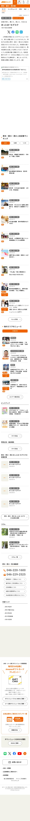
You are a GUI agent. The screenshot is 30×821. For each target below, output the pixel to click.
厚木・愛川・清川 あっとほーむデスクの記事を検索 (14, 517)
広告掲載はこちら (11, 587)
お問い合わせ (16, 762)
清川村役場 (8, 619)
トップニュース (12, 9)
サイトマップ (15, 780)
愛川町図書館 (9, 616)
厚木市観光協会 (9, 610)
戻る (3, 12)
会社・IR (19, 2)
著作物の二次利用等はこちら (14, 583)
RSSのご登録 (14, 743)
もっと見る (14, 319)
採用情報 (5, 775)
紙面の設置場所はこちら (13, 591)
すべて (4, 9)
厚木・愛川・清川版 (8, 6)
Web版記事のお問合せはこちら (15, 595)
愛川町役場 (8, 613)
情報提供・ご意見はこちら (13, 579)
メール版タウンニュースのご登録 (14, 704)
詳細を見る (14, 730)
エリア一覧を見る (15, 397)
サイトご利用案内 (21, 779)
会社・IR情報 (7, 768)
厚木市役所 (8, 607)
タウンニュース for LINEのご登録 (14, 699)
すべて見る (15, 436)
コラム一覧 (14, 557)
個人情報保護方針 (9, 779)
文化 (20, 9)
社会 (25, 9)
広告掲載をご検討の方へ (10, 772)
